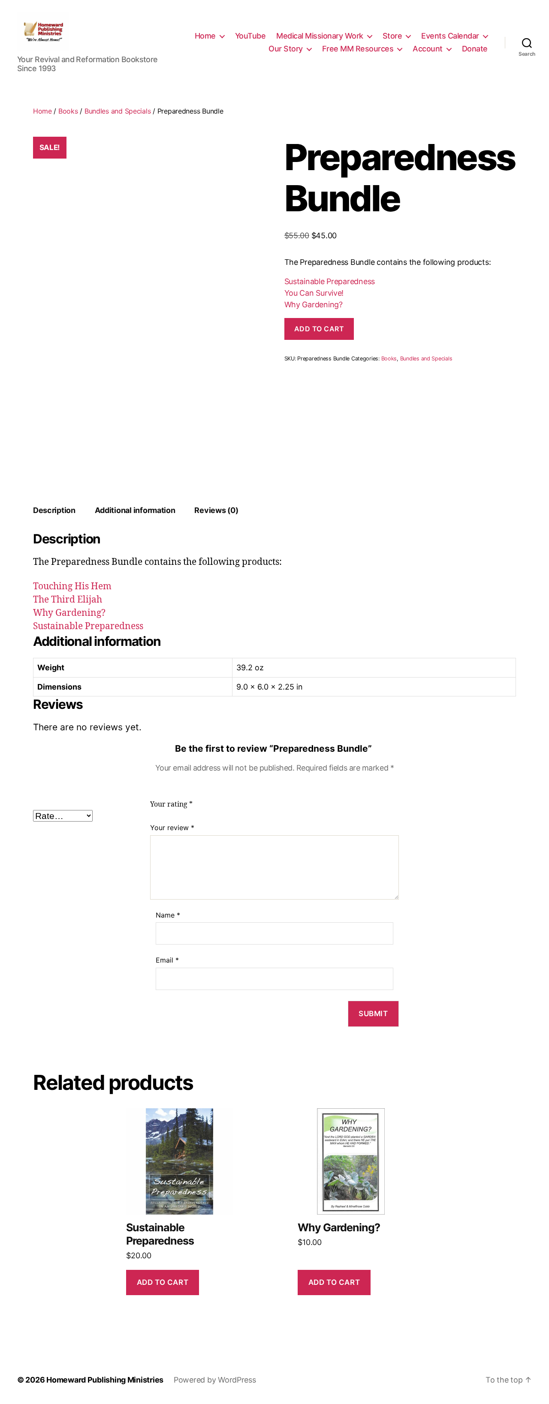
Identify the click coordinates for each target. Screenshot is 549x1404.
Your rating (171, 804)
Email (167, 960)
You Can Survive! (314, 292)
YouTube (250, 35)
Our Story (285, 48)
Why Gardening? (313, 304)
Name (168, 915)
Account (428, 48)
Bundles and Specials (117, 111)
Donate (475, 48)
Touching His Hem (72, 586)
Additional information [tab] (135, 510)
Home (205, 35)
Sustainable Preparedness (329, 281)
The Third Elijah (67, 600)
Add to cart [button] (162, 1282)
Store (392, 35)
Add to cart (319, 328)
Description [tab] (54, 510)
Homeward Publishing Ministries (104, 1379)
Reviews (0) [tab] (216, 510)
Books (68, 111)
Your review (172, 827)
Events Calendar (450, 35)
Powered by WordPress (215, 1379)
